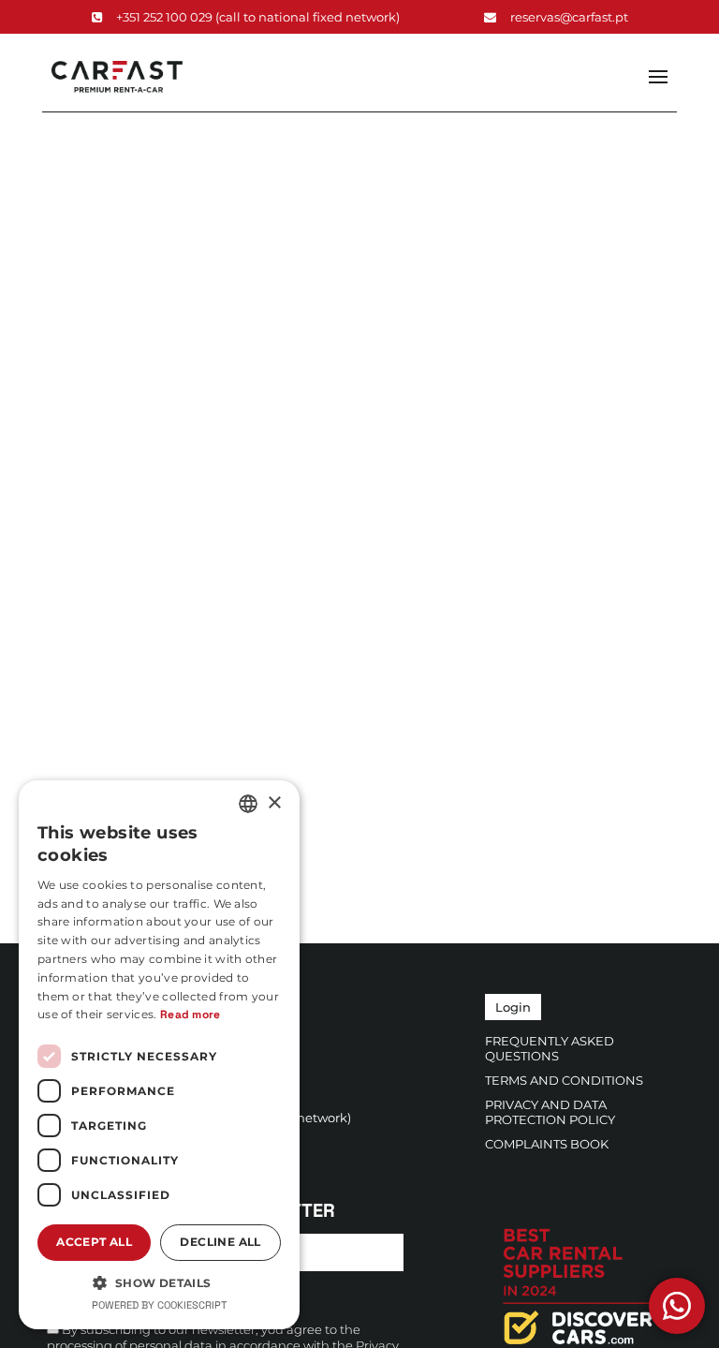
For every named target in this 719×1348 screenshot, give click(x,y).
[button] (159, 1282)
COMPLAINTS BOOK (547, 1143)
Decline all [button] (220, 1242)
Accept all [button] (94, 1242)
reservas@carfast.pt (569, 16)
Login (513, 1007)
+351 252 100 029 (258, 16)
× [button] (274, 803)
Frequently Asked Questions (549, 1048)
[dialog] (159, 1054)
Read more (190, 1014)
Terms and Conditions (564, 1080)
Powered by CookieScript (159, 1304)
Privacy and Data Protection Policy (550, 1112)
